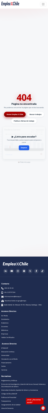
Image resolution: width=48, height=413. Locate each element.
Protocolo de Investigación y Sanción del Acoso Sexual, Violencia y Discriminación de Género (23, 385)
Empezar (24, 148)
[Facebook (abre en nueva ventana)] (36, 271)
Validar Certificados (7, 337)
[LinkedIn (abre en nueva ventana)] (5, 271)
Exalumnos (4, 323)
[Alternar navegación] (43, 4)
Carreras (4, 370)
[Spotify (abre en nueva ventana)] (24, 271)
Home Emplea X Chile (15, 114)
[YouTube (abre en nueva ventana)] (11, 271)
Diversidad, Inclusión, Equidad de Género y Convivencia (19, 390)
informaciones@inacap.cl (12, 296)
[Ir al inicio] (10, 4)
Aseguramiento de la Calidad (10, 405)
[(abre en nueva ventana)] (15, 264)
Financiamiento (6, 363)
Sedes (3, 366)
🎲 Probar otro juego (24, 162)
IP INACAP (4, 348)
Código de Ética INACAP (9, 394)
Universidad (5, 355)
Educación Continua (7, 352)
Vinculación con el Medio (9, 359)
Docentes (4, 327)
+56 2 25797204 (9, 292)
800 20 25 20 (9, 288)
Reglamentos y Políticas (9, 381)
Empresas (4, 334)
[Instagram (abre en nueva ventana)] (18, 271)
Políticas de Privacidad (8, 397)
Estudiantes (5, 319)
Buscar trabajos (36, 114)
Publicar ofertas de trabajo (24, 121)
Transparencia (6, 401)
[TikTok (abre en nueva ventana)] (42, 271)
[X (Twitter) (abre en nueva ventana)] (30, 271)
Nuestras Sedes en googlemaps (13, 301)
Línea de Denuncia (7, 408)
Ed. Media (4, 316)
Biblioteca (4, 330)
